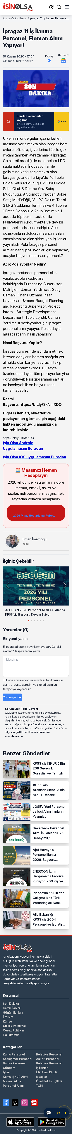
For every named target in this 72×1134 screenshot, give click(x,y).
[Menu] (67, 7)
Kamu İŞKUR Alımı (15, 1077)
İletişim (8, 1017)
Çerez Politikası (14, 1030)
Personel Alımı (13, 1085)
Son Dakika (11, 1003)
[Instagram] (24, 1102)
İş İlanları (22, 18)
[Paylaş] (49, 60)
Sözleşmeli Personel (17, 1059)
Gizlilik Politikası (14, 1026)
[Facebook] (6, 1102)
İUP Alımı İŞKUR (47, 1072)
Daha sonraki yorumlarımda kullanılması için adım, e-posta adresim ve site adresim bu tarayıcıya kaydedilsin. (33, 684)
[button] (64, 585)
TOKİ (39, 1085)
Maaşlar (41, 1077)
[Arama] (59, 7)
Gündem (9, 1068)
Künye (7, 1021)
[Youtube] (34, 1102)
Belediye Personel (49, 1054)
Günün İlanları (13, 1012)
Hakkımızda (11, 1035)
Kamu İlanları (12, 1008)
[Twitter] (15, 1102)
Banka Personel (14, 1063)
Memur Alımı (12, 1081)
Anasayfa (8, 18)
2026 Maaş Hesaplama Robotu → (36, 515)
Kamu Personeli (14, 1054)
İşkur (6, 1072)
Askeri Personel (47, 1059)
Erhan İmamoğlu (35, 539)
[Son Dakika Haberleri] (51, 7)
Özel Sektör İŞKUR (49, 1081)
